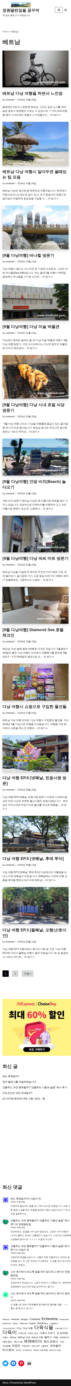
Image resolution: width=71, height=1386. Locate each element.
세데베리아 (64, 1337)
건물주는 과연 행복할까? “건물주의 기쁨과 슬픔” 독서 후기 (34, 1087)
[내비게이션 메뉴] (59, 10)
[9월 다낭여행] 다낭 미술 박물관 (30, 326)
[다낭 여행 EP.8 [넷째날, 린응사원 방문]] (35, 753)
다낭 (19, 1328)
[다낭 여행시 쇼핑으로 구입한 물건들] (35, 682)
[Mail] (29, 1363)
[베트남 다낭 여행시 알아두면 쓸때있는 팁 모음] (35, 144)
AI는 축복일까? (10, 1076)
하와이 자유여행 (40, 1350)
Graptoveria (64, 1319)
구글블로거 (53, 1323)
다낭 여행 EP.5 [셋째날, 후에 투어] (33, 858)
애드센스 (7, 1341)
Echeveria (50, 1319)
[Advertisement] (35, 1142)
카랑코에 (26, 1346)
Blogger (24, 1319)
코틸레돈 (44, 1346)
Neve (5, 1382)
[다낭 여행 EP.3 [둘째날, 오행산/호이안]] (35, 905)
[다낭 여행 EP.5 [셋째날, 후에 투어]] (35, 834)
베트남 (13, 1337)
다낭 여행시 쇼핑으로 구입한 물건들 (34, 706)
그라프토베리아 (8, 1328)
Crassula (35, 1319)
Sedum (32, 1323)
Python (15, 1323)
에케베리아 (33, 1341)
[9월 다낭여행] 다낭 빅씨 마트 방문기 (35, 558)
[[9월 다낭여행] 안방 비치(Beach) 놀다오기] (35, 457)
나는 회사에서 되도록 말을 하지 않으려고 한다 (36, 1271)
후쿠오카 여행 (55, 1350)
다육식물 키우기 (61, 1328)
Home (5, 31)
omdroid (10, 99)
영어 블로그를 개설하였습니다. (19, 1081)
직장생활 (6, 1346)
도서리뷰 (62, 1333)
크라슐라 (55, 1345)
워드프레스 (51, 1341)
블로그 (48, 1337)
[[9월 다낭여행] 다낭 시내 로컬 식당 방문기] (35, 377)
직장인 (16, 1345)
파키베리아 (27, 1350)
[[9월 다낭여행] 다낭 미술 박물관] (35, 302)
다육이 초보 (33, 1333)
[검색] (65, 10)
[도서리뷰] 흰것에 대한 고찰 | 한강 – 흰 (23, 1098)
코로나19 (35, 1346)
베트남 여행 (37, 1337)
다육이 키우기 (47, 1333)
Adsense (6, 1319)
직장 (62, 1342)
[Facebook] (13, 1363)
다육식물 (43, 1327)
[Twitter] (5, 1363)
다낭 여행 (28, 1328)
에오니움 (18, 1342)
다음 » (27, 973)
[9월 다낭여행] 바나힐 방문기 (28, 255)
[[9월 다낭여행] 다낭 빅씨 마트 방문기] (35, 534)
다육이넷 (22, 1333)
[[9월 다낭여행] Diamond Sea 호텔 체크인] (35, 605)
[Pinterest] (21, 1363)
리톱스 (5, 1337)
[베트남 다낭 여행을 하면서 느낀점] (35, 69)
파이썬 (18, 1350)
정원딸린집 (25, 1224)
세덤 (55, 1337)
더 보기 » (55, 114)
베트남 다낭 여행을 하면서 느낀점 (32, 93)
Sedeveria (23, 1323)
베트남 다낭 (24, 1337)
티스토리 (8, 1350)
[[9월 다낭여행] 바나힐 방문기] (35, 227)
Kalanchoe (6, 1323)
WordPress (42, 1323)
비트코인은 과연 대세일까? (17, 1093)
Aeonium (15, 1319)
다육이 (9, 1332)
